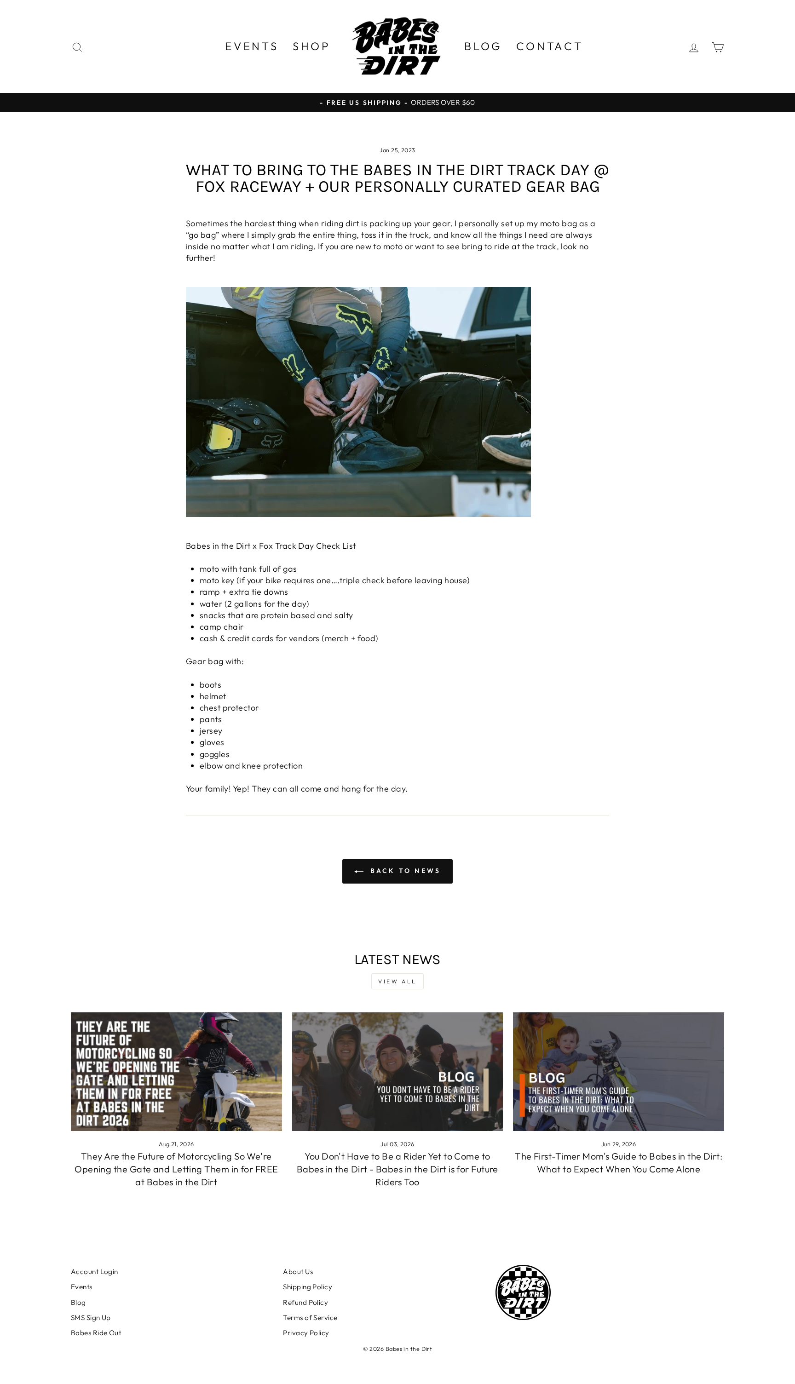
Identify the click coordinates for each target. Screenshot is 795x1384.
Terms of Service (310, 1317)
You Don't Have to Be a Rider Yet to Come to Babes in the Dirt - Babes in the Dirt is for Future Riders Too (397, 1169)
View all (397, 981)
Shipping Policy (307, 1286)
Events (252, 46)
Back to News (404, 871)
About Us (298, 1271)
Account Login (94, 1271)
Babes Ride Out (96, 1332)
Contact (549, 46)
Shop (312, 46)
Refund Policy (305, 1302)
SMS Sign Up (91, 1317)
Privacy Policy (306, 1332)
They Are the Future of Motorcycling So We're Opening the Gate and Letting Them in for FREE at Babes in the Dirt (176, 1169)
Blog (483, 46)
